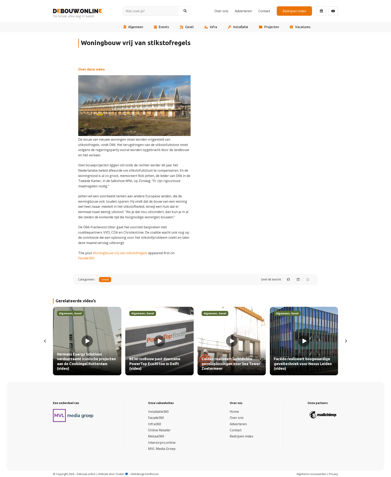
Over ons (237, 417)
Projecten (271, 27)
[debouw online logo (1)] (77, 8)
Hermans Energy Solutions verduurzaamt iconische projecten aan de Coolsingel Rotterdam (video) (86, 361)
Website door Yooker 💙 (113, 474)
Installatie (240, 27)
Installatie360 (158, 411)
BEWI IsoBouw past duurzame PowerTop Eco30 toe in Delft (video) (154, 364)
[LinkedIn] (321, 11)
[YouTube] (333, 11)
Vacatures (303, 27)
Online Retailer (159, 430)
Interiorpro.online (162, 442)
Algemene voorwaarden (311, 474)
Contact (236, 430)
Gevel (189, 27)
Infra (213, 27)
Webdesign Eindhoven (145, 474)
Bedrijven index (241, 436)
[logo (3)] (73, 415)
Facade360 (86, 258)
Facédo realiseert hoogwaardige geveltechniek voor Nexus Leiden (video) (303, 364)
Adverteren (238, 424)
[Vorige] (45, 341)
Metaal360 (156, 436)
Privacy (333, 474)
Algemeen (135, 27)
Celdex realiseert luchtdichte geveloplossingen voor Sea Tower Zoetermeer (231, 364)
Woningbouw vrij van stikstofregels (120, 253)
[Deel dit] (288, 279)
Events (164, 27)
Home (234, 411)
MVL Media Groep (162, 448)
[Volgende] (345, 341)
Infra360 (154, 424)
